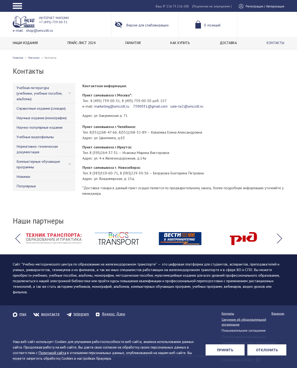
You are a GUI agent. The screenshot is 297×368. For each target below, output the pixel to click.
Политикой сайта (52, 352)
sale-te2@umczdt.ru (186, 106)
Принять (225, 350)
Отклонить (267, 350)
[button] (18, 238)
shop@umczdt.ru (39, 30)
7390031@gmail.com (150, 106)
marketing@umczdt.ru (111, 106)
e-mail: (18, 30)
